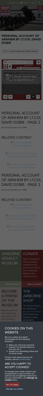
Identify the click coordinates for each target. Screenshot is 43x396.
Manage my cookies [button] (14, 388)
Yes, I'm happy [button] (12, 384)
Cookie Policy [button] (25, 359)
